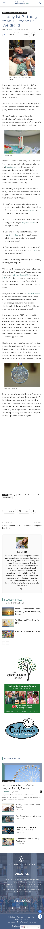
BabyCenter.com (13, 167)
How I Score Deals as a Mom (27, 631)
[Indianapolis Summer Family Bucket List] (8, 842)
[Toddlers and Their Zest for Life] (8, 623)
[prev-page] (3, 643)
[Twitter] (22, 589)
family (27, 495)
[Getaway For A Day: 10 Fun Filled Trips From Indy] (8, 830)
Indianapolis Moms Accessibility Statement (22, 922)
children (20, 495)
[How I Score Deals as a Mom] (8, 634)
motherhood (7, 498)
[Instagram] (19, 908)
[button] (4, 3)
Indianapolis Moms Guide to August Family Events (19, 787)
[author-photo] (22, 548)
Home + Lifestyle (7, 12)
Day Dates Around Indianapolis (28, 816)
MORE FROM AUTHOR (14, 603)
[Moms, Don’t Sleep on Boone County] (8, 808)
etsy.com (31, 210)
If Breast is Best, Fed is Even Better (11, 527)
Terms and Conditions (21, 919)
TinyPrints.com (28, 222)
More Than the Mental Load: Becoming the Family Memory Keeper (28, 611)
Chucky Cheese (33, 293)
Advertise (20, 917)
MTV (4, 278)
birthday (12, 495)
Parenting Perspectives (20, 12)
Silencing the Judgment (33, 526)
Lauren (9, 29)
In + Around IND (8, 781)
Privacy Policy (30, 917)
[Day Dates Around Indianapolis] (8, 819)
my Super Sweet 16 (19, 275)
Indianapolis (36, 495)
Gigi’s (35, 250)
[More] (33, 34)
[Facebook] (12, 908)
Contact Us (11, 917)
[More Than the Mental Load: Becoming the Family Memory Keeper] (8, 611)
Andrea (5, 792)
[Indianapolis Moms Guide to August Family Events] (22, 772)
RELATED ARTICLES (13, 600)
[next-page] (7, 643)
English (27, 927)
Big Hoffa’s (13, 235)
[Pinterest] (25, 908)
